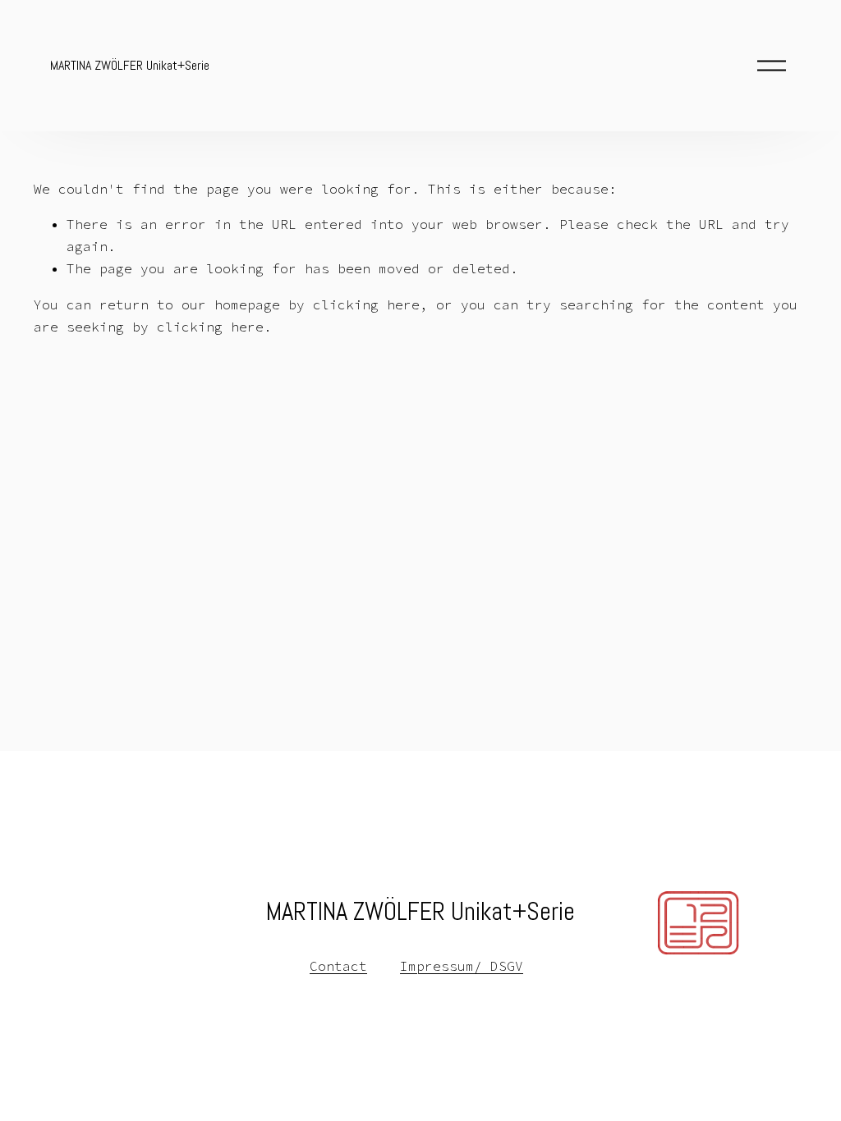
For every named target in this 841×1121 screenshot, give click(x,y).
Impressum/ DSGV (461, 966)
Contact (338, 966)
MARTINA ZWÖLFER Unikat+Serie (129, 65)
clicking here (366, 304)
